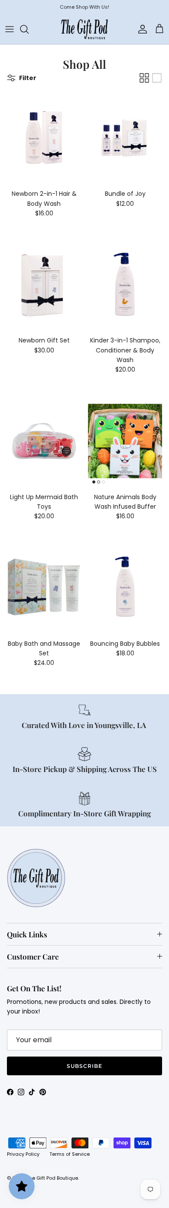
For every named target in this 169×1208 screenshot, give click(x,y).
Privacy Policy (23, 1154)
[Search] (28, 29)
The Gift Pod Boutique (52, 1177)
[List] (157, 78)
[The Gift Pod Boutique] (84, 29)
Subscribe (84, 1066)
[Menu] (9, 29)
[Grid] (144, 78)
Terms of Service (69, 1154)
